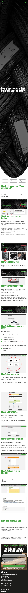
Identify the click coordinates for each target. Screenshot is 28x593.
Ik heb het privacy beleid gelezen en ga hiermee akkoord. (12, 569)
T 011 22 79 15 (5, 577)
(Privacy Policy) (15, 570)
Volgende (22, 181)
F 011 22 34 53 (5, 579)
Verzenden (13, 566)
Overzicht (13, 181)
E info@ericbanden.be (6, 580)
